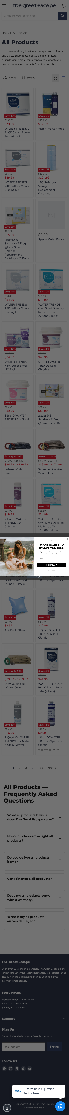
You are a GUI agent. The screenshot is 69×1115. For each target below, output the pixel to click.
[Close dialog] (67, 539)
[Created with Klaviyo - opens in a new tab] (34, 577)
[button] (7, 1108)
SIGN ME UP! (51, 565)
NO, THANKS (51, 570)
